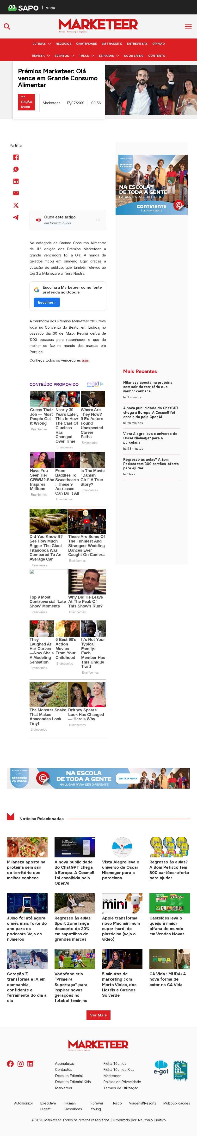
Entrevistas (137, 43)
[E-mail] (16, 193)
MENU (50, 8)
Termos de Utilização (120, 1088)
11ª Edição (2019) (26, 102)
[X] (16, 205)
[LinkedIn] (16, 181)
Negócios (63, 43)
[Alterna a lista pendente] (49, 43)
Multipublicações (176, 1103)
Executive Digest (48, 1106)
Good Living (133, 55)
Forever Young (97, 1106)
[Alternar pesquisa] (7, 26)
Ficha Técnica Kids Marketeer (119, 1072)
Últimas (39, 43)
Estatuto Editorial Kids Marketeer (73, 1084)
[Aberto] (188, 26)
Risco (117, 1103)
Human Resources (73, 1106)
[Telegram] (16, 217)
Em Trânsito (112, 43)
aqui (85, 360)
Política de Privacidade (122, 1081)
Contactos (63, 1069)
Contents (156, 55)
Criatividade (86, 43)
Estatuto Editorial (69, 1075)
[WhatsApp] (16, 169)
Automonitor (23, 1103)
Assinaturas (64, 1063)
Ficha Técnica (114, 1063)
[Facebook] (16, 157)
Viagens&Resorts (142, 1103)
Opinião (158, 43)
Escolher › (46, 302)
